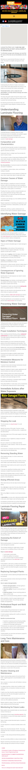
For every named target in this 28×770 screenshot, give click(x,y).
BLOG (3, 765)
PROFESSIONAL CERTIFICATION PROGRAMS (13, 763)
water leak (16, 559)
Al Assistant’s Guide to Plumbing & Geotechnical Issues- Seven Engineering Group (13, 751)
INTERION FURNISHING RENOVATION (11, 760)
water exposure (6, 236)
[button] (14, 16)
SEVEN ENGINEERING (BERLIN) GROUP (14, 11)
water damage (9, 139)
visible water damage (15, 294)
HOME (3, 748)
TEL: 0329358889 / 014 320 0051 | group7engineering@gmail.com (15, 21)
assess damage (9, 551)
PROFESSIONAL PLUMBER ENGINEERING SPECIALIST (13, 755)
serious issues (10, 300)
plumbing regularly (19, 714)
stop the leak (14, 424)
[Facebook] (3, 21)
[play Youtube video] (14, 123)
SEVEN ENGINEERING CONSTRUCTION (12, 758)
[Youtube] (6, 21)
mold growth (23, 286)
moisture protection (5, 162)
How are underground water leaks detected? (12, 767)
